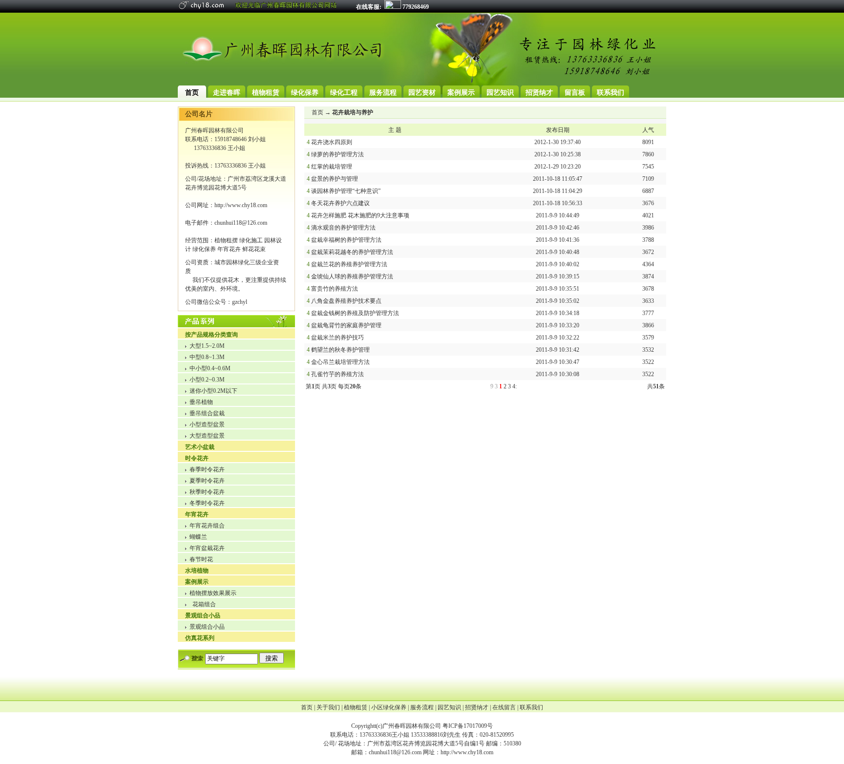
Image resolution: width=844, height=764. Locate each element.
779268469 (415, 6)
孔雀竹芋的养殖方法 (337, 374)
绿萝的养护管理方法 (337, 154)
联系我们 (531, 707)
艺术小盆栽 (199, 447)
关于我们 (328, 707)
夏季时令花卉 (207, 480)
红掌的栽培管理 (331, 166)
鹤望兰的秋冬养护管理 (340, 349)
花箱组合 (204, 604)
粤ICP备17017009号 (468, 725)
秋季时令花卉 (207, 491)
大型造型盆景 (207, 435)
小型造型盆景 (207, 424)
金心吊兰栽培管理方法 (340, 362)
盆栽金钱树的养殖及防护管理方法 (355, 313)
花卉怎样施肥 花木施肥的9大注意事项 (360, 215)
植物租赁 (355, 707)
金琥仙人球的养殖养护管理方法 (352, 276)
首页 (317, 112)
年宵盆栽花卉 (207, 548)
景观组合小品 (202, 615)
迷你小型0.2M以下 (213, 390)
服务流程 (422, 707)
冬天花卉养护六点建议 (340, 203)
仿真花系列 (199, 638)
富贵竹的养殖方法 (334, 288)
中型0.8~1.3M (207, 357)
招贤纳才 (476, 707)
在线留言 (504, 707)
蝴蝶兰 (198, 536)
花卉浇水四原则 (331, 142)
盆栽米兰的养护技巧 (337, 337)
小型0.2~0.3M (207, 379)
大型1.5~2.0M (207, 345)
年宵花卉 (197, 514)
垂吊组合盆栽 (207, 413)
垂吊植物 (201, 402)
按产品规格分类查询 (211, 334)
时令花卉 (197, 458)
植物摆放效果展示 (213, 593)
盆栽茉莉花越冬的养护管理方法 (352, 252)
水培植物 (197, 570)
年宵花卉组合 (207, 525)
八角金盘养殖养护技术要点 (346, 300)
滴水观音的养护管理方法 (343, 227)
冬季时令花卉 (207, 503)
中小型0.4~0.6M (210, 368)
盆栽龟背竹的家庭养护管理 (346, 325)
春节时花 (201, 559)
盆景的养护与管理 (334, 178)
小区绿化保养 (388, 707)
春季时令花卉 (207, 469)
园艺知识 (449, 707)
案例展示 (197, 581)
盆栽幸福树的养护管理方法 (346, 239)
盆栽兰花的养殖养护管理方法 (349, 264)
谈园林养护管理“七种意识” (345, 191)
